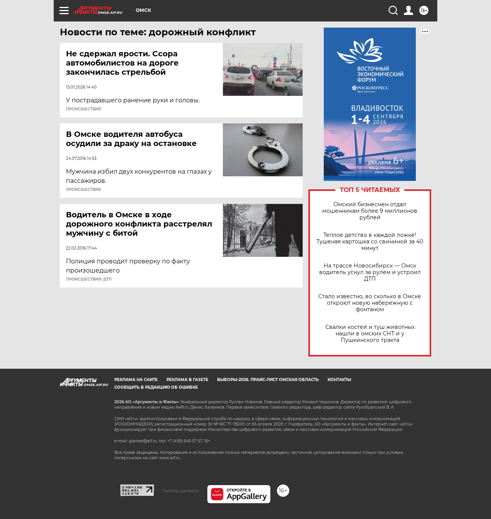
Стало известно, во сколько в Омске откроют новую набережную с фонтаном (369, 303)
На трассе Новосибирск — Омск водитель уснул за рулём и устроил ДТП (370, 272)
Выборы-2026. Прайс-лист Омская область (268, 379)
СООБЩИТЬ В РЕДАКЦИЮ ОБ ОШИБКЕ (156, 387)
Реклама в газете (187, 379)
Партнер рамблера (180, 490)
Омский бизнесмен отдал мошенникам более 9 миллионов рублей (369, 211)
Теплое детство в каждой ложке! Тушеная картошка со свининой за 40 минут (369, 241)
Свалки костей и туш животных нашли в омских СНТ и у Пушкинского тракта (370, 333)
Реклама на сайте (136, 379)
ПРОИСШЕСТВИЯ (83, 109)
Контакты (339, 379)
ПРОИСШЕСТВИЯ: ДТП (89, 279)
